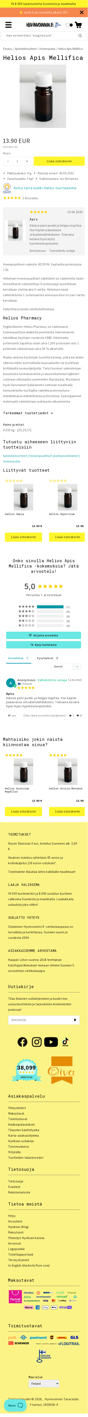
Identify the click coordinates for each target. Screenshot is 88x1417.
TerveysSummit (18, 1260)
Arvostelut (15, 1221)
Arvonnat (14, 1243)
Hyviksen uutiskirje (21, 1141)
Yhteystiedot (17, 1108)
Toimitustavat (17, 1119)
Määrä (6, 153)
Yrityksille (14, 1152)
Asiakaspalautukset (21, 1124)
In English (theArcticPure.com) (29, 1265)
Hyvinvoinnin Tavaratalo (62, 1399)
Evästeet (14, 1187)
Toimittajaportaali (20, 1254)
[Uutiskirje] (75, 1019)
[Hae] (80, 35)
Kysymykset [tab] (45, 658)
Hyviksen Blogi (18, 1227)
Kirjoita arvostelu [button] (45, 635)
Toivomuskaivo (18, 1146)
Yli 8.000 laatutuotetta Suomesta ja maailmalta (43, 4)
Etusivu (7, 49)
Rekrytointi (16, 1232)
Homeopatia (47, 49)
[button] (78, 24)
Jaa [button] (13, 715)
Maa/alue (36, 1377)
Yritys (12, 1216)
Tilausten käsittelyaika (23, 1130)
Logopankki (16, 1249)
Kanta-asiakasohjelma (23, 1135)
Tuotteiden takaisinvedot (25, 1158)
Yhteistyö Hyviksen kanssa (26, 1238)
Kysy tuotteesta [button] (46, 645)
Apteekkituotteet (26, 49)
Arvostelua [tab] (15, 658)
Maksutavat (16, 1113)
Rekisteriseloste (19, 1192)
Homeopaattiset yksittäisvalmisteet (53, 456)
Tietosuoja (15, 1181)
